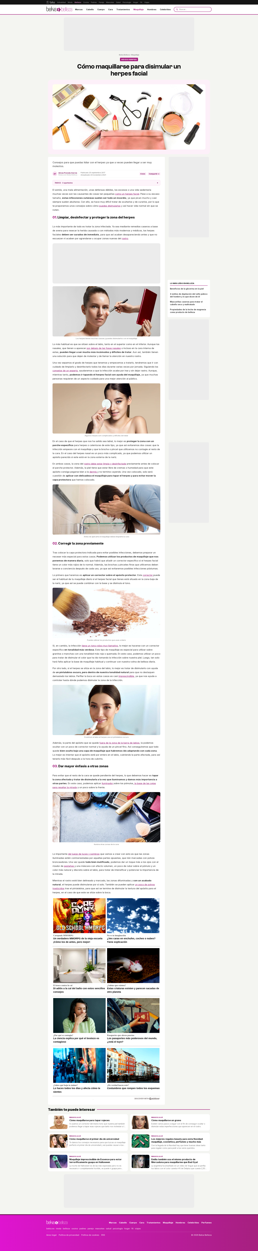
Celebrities (165, 9)
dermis (93, 471)
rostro (125, 238)
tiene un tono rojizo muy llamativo (100, 645)
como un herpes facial (127, 194)
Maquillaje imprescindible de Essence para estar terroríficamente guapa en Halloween (95, 1161)
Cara (110, 9)
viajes (138, 1228)
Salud (118, 2)
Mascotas (110, 2)
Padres (94, 2)
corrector (148, 575)
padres (82, 1228)
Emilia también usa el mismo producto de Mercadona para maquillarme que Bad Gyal (174, 1161)
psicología (118, 1228)
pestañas (69, 866)
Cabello (90, 9)
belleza (66, 1228)
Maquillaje (138, 9)
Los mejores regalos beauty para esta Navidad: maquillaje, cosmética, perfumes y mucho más (177, 1140)
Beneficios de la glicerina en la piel (187, 289)
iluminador (108, 783)
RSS (103, 1235)
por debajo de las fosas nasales (104, 348)
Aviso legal (51, 1235)
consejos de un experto (65, 370)
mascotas (99, 1228)
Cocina (86, 2)
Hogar (135, 2)
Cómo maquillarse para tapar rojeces (89, 1120)
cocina (74, 1228)
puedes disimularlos (110, 205)
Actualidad (61, 2)
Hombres (151, 9)
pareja (91, 1228)
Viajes (146, 2)
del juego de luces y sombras (84, 854)
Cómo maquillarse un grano (166, 1120)
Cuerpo (101, 9)
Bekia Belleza (124, 55)
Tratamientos (123, 9)
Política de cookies (90, 1235)
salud (108, 1228)
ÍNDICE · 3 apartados (106, 183)
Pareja (101, 2)
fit (132, 1228)
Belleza (78, 2)
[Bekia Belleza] (59, 9)
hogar (127, 1228)
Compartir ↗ (154, 174)
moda (58, 1228)
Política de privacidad (69, 1235)
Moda (70, 2)
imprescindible (126, 676)
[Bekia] (50, 2)
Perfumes (206, 1222)
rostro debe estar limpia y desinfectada (105, 463)
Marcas (79, 9)
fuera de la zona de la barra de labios (119, 743)
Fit (141, 2)
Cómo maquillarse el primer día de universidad (94, 1139)
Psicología (127, 2)
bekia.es (50, 1228)
